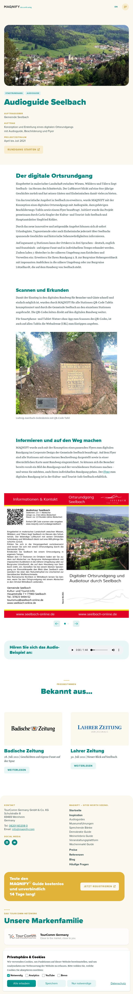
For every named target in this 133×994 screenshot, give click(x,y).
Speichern (51, 983)
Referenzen (76, 854)
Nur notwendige (81, 983)
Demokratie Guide (80, 832)
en (116, 7)
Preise (73, 850)
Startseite (75, 810)
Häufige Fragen (79, 864)
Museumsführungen (81, 823)
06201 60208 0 (18, 826)
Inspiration (75, 815)
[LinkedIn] (7, 842)
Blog (72, 859)
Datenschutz (118, 983)
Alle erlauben (21, 983)
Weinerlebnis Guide (81, 836)
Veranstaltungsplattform (83, 840)
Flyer (106, 472)
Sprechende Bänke (80, 827)
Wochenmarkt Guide (81, 844)
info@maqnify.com (23, 829)
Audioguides (77, 819)
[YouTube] (14, 842)
